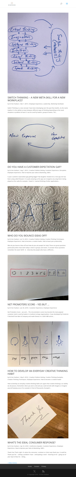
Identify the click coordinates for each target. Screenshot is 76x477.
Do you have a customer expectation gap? (34, 167)
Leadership (46, 104)
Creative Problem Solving (37, 170)
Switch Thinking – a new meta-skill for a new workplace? (36, 99)
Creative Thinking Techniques (54, 239)
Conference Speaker (36, 446)
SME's (49, 172)
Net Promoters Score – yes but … (28, 304)
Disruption (63, 170)
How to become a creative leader (32, 241)
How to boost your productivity (52, 241)
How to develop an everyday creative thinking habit (38, 372)
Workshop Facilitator (57, 104)
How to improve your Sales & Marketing (34, 172)
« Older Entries (12, 463)
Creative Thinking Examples (54, 377)
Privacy (44, 466)
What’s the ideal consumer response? (32, 442)
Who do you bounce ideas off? (27, 235)
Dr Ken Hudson (14, 104)
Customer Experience (52, 170)
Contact (36, 466)
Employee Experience (36, 104)
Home (30, 466)
